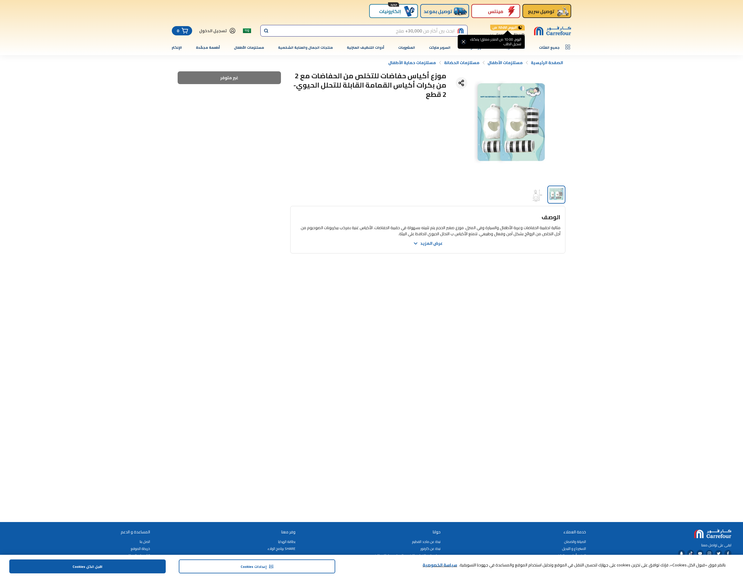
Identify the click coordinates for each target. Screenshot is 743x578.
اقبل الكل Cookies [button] (87, 566)
